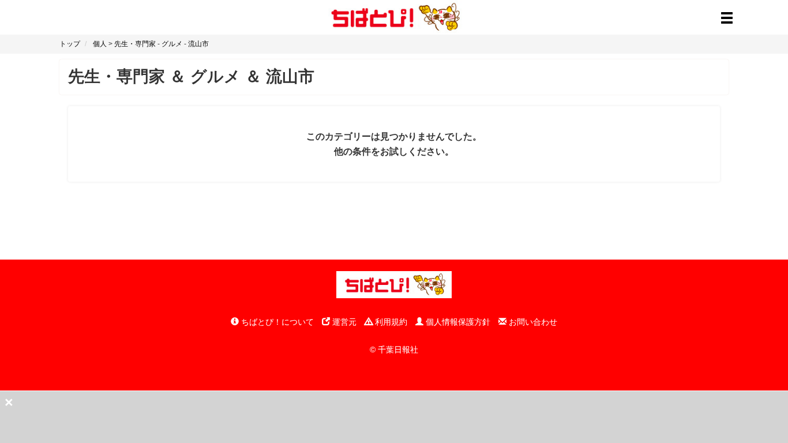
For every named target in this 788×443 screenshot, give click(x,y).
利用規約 (390, 321)
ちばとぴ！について (276, 321)
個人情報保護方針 (456, 321)
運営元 (343, 321)
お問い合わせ (531, 321)
